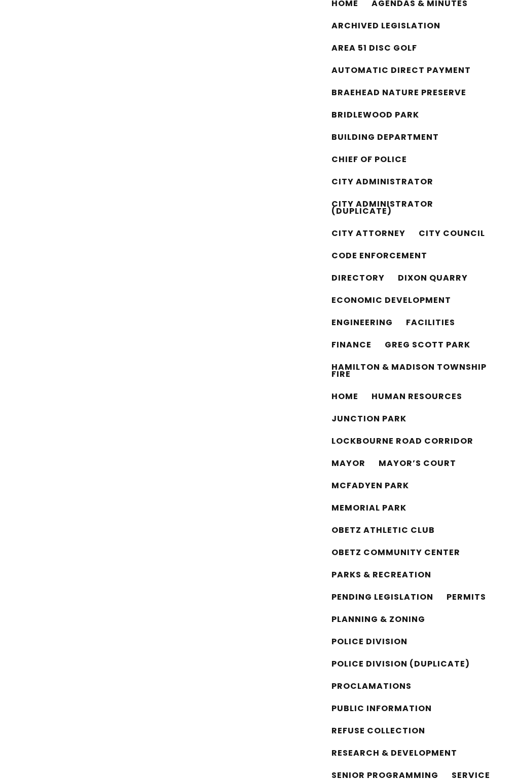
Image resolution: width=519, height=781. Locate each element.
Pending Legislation (382, 598)
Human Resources (417, 397)
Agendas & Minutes (420, 4)
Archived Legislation (385, 26)
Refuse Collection (378, 731)
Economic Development (391, 301)
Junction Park (368, 419)
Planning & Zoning (378, 620)
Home (344, 4)
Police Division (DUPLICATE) (400, 665)
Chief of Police (369, 160)
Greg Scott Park (427, 345)
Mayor (348, 464)
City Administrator (382, 182)
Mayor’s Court (417, 464)
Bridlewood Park (375, 116)
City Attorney (368, 234)
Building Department (385, 138)
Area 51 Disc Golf (374, 49)
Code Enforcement (379, 256)
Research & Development (394, 754)
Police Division (369, 642)
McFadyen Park (370, 486)
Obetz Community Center (395, 553)
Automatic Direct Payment (401, 71)
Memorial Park (368, 509)
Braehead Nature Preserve (398, 93)
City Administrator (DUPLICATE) (382, 209)
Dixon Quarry (433, 279)
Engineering (362, 323)
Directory (358, 279)
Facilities (430, 323)
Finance (351, 345)
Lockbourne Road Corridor (402, 442)
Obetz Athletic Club (383, 531)
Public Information (381, 709)
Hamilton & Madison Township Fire (409, 372)
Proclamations (371, 687)
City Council (452, 234)
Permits (466, 598)
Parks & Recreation (381, 575)
